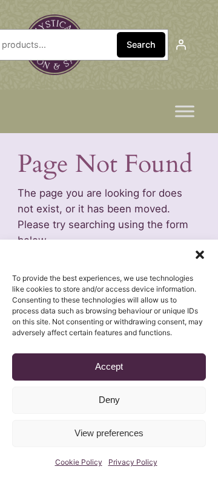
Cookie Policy (78, 462)
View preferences (109, 433)
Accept (109, 366)
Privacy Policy (132, 462)
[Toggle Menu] (184, 111)
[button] (200, 255)
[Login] (181, 44)
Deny (109, 400)
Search (141, 44)
